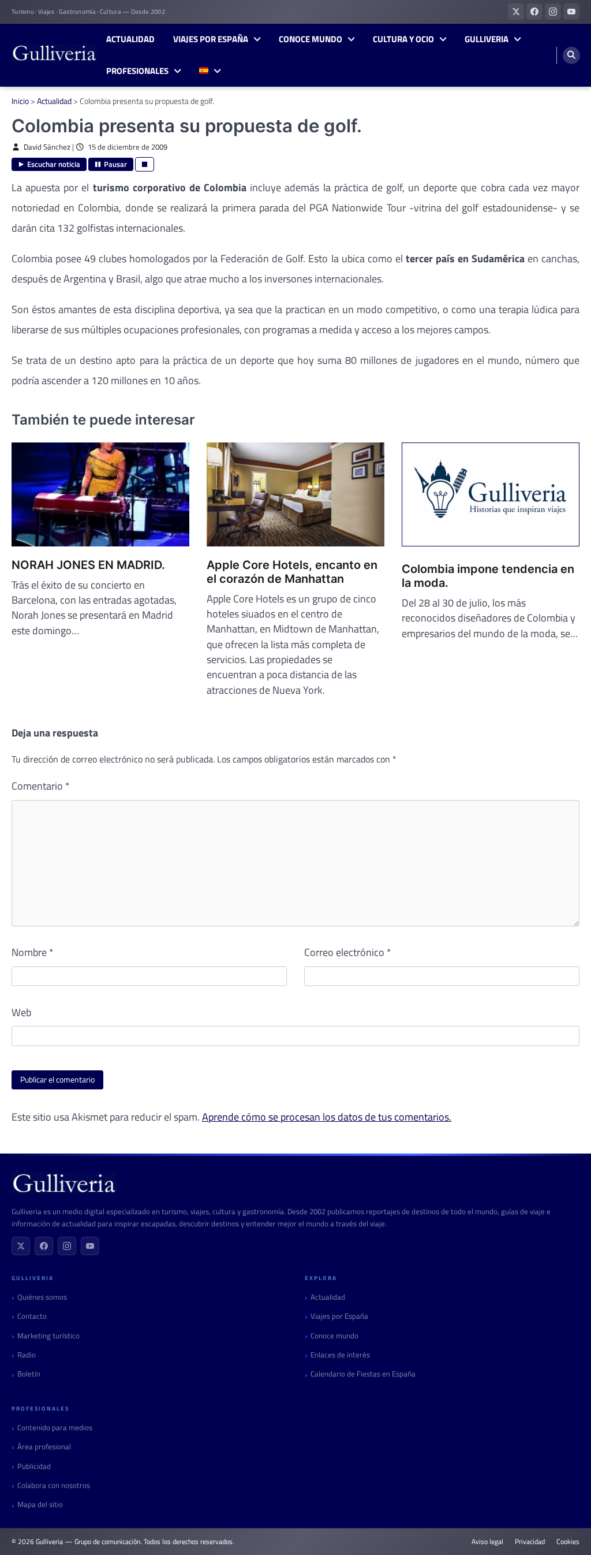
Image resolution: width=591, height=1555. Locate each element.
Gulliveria (486, 39)
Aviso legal (487, 1542)
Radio (26, 1354)
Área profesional (44, 1446)
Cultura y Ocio (403, 39)
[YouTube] (90, 1246)
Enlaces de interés (340, 1354)
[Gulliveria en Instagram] (553, 11)
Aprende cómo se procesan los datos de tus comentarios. (326, 1117)
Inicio (20, 101)
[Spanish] (209, 71)
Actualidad (130, 39)
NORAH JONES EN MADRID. (88, 565)
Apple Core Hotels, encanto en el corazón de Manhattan (292, 572)
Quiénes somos (42, 1297)
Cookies (567, 1542)
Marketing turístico (48, 1335)
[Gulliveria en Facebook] (534, 11)
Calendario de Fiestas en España (363, 1373)
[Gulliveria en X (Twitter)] (516, 11)
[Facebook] (44, 1246)
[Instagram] (67, 1246)
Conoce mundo (310, 39)
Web (21, 1012)
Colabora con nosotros (53, 1485)
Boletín (28, 1373)
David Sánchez (47, 147)
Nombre (33, 952)
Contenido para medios (54, 1427)
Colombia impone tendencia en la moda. (488, 576)
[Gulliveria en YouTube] (571, 11)
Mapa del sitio (40, 1504)
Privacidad (530, 1542)
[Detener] (144, 164)
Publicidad (34, 1466)
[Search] (571, 55)
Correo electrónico (347, 952)
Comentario (41, 786)
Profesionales (137, 71)
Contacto (32, 1316)
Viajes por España (210, 39)
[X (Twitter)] (21, 1246)
